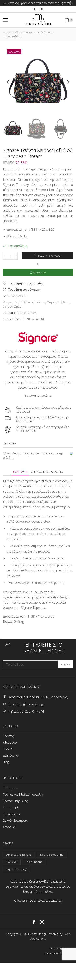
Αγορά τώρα (39, 272)
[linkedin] (37, 319)
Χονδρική (9, 827)
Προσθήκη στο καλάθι (49, 255)
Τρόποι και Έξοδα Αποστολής (23, 794)
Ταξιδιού (27, 302)
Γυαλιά (7, 749)
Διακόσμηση (11, 755)
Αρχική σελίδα (11, 32)
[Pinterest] (33, 319)
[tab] (20, 471)
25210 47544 (34, 711)
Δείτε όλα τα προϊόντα (38, 395)
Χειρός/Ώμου (43, 32)
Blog (6, 762)
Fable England (34, 862)
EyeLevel (11, 862)
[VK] (28, 319)
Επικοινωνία (11, 814)
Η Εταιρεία (10, 788)
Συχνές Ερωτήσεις (15, 820)
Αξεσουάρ (10, 742)
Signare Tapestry (16, 869)
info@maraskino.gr (30, 704)
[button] (8, 82)
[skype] (42, 319)
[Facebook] (34, 9)
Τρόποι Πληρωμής (15, 801)
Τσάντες (28, 32)
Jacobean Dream (25, 313)
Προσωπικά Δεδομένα (58, 953)
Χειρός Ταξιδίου (13, 36)
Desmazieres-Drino (51, 854)
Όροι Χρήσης (58, 948)
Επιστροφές (11, 807)
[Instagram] (41, 9)
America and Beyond (19, 854)
